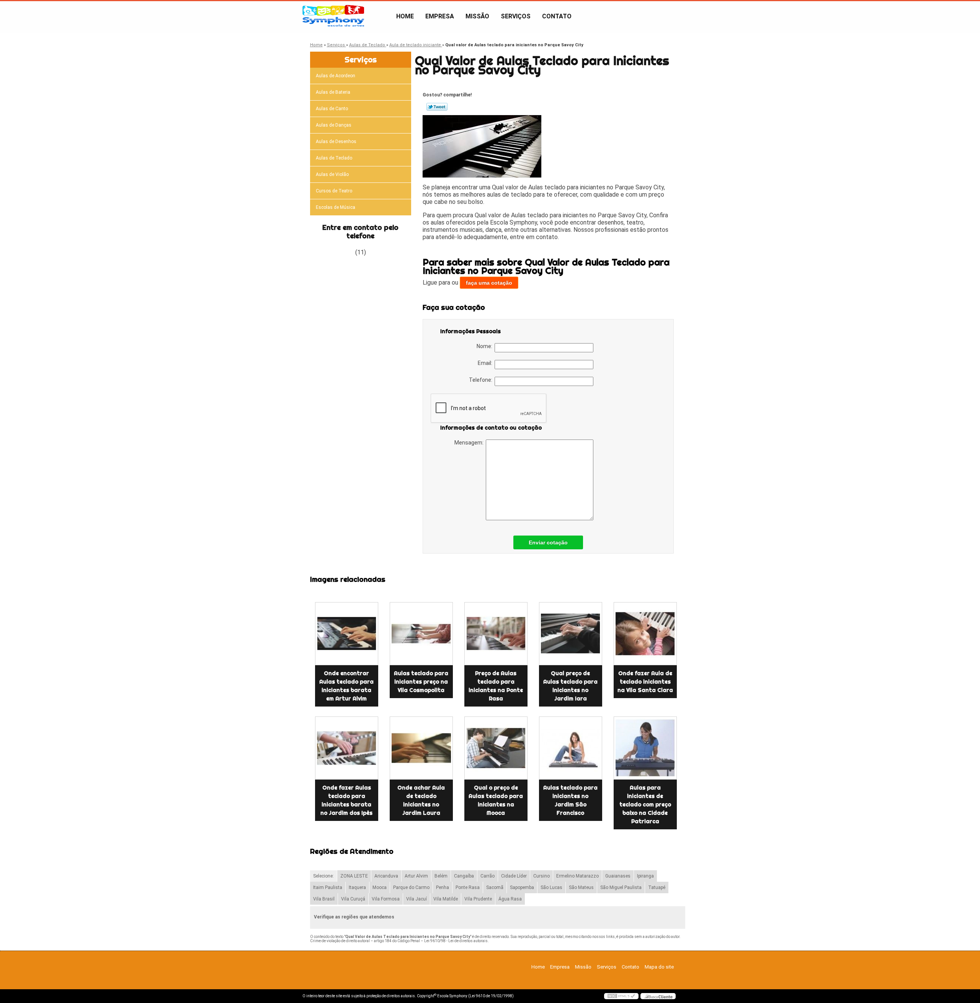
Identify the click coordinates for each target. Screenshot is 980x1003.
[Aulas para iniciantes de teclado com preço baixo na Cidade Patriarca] (645, 748)
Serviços (516, 16)
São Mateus (581, 887)
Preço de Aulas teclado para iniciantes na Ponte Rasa (496, 686)
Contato (557, 16)
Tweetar (437, 107)
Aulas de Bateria (333, 92)
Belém (441, 876)
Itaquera (357, 887)
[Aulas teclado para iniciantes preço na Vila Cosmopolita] (421, 633)
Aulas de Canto (332, 108)
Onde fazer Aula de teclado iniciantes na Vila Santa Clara (645, 682)
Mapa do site (659, 967)
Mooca (379, 887)
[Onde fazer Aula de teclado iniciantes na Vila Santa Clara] (645, 633)
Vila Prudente (478, 899)
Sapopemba (522, 887)
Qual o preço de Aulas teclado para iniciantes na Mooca (496, 800)
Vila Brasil (324, 899)
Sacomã (494, 887)
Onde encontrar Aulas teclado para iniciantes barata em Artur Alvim (346, 686)
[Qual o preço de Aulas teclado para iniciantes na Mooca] (496, 748)
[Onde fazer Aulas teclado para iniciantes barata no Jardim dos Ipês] (346, 748)
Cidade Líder (514, 876)
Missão (477, 16)
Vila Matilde (445, 899)
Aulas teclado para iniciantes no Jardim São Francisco (570, 800)
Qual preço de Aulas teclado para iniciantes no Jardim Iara (570, 686)
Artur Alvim (416, 876)
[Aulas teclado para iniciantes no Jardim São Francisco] (570, 748)
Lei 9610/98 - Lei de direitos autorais (456, 941)
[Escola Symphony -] (346, 16)
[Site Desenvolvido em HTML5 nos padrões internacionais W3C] (621, 996)
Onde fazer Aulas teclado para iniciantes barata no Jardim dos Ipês (346, 800)
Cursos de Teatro (334, 191)
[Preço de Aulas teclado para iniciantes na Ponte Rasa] (496, 633)
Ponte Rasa (468, 887)
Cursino (541, 876)
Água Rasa (510, 899)
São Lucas (551, 887)
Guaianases (617, 876)
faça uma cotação (489, 283)
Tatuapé (656, 887)
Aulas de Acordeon (335, 75)
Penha (442, 887)
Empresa (439, 16)
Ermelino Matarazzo (577, 876)
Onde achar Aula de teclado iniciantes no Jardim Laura (421, 800)
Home (405, 16)
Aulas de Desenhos (336, 141)
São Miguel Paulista (621, 887)
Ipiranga (645, 876)
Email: (486, 363)
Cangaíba (464, 876)
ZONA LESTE (354, 876)
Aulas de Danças (333, 125)
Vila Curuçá (353, 899)
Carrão (487, 876)
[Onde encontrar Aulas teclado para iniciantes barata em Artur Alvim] (346, 633)
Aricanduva (386, 876)
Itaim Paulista (327, 887)
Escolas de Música (335, 207)
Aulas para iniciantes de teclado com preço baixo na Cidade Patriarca (645, 804)
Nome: (486, 346)
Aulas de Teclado (334, 158)
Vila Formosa (386, 899)
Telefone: (482, 380)
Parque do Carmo (411, 887)
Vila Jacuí (416, 899)
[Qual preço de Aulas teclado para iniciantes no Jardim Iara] (570, 633)
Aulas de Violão (332, 174)
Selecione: (323, 876)
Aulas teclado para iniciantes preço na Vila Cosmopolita (421, 682)
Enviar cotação (548, 542)
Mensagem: (470, 443)
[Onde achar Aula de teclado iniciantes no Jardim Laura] (421, 748)
